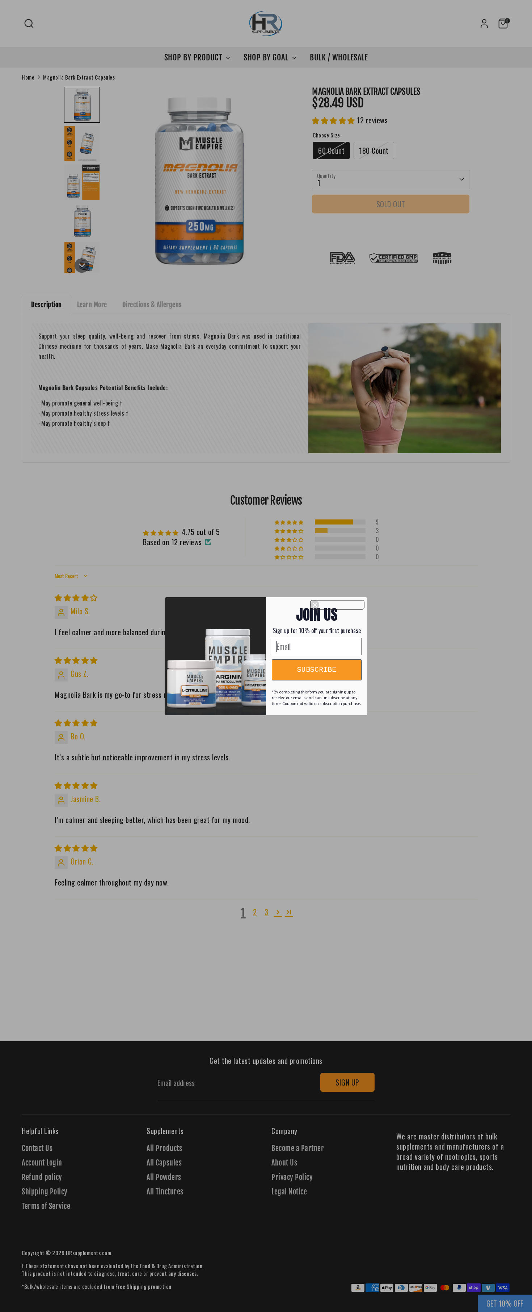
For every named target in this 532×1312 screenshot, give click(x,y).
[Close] (337, 604)
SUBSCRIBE (316, 670)
